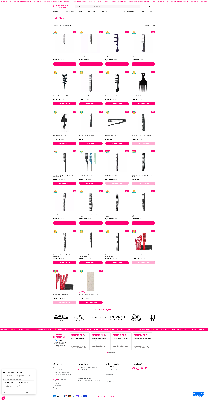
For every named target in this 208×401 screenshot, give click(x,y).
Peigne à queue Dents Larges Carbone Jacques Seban (63, 176)
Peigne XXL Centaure (111, 175)
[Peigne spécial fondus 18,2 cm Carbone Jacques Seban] (64, 242)
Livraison (55, 377)
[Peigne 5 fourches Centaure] (91, 122)
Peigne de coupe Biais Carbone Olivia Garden (89, 215)
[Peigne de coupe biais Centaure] (64, 202)
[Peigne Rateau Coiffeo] (117, 43)
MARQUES (56, 11)
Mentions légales (58, 370)
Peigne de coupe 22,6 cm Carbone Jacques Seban (116, 215)
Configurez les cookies (59, 388)
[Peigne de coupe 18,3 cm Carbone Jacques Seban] (143, 162)
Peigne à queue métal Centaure (87, 56)
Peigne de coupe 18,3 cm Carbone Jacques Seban (143, 176)
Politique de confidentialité (61, 372)
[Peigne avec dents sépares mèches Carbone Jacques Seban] (117, 242)
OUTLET (152, 11)
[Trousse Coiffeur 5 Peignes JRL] (64, 281)
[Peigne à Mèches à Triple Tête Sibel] (64, 83)
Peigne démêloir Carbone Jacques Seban (116, 95)
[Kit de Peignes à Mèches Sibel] (91, 162)
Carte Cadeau (57, 385)
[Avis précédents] (68, 341)
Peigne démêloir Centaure (139, 56)
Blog (54, 367)
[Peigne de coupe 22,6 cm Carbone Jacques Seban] (117, 202)
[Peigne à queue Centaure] (64, 43)
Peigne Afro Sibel (136, 95)
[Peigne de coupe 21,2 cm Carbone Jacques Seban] (143, 202)
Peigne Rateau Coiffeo (111, 56)
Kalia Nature (109, 376)
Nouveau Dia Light (111, 369)
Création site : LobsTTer (104, 397)
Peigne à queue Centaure (59, 56)
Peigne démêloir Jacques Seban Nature (89, 294)
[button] (154, 6)
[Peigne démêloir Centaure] (143, 43)
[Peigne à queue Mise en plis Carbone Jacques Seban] (91, 242)
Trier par (55, 25)
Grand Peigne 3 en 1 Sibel (59, 135)
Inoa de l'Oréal (110, 381)
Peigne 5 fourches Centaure (86, 135)
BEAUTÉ (142, 11)
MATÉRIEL (116, 11)
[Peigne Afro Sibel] (143, 83)
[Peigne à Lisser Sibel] (117, 122)
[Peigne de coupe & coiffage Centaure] (91, 83)
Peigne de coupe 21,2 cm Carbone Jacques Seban (143, 215)
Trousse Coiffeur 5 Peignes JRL (61, 294)
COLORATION (104, 11)
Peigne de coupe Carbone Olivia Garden (142, 135)
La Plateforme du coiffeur (106, 396)
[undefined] (65, 342)
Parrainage (56, 383)
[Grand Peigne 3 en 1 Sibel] (64, 122)
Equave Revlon (110, 372)
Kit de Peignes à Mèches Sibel (87, 175)
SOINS (80, 11)
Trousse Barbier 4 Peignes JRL (139, 254)
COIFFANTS (91, 11)
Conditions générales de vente (62, 374)
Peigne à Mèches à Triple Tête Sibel (62, 95)
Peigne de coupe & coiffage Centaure (89, 95)
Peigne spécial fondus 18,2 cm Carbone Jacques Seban (63, 255)
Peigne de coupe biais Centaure (61, 215)
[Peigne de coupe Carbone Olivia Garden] (143, 122)
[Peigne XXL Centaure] (117, 162)
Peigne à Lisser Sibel (110, 135)
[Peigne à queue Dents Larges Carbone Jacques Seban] (64, 162)
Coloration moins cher (112, 379)
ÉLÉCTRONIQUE (129, 11)
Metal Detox (109, 374)
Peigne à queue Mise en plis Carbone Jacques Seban (89, 255)
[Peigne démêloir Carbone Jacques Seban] (117, 83)
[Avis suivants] (154, 341)
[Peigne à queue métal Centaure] (91, 43)
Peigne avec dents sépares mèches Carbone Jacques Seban (117, 255)
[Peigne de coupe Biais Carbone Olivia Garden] (91, 202)
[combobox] (107, 6)
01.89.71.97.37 (84, 367)
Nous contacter (84, 369)
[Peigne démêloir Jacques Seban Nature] (91, 281)
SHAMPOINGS (69, 11)
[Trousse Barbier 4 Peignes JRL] (143, 242)
